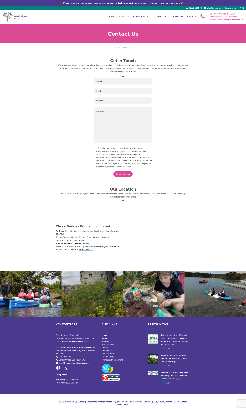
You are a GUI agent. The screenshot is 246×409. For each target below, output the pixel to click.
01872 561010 (65, 356)
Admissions (178, 16)
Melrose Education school (99, 401)
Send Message (123, 174)
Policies (105, 341)
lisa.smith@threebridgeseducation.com (73, 243)
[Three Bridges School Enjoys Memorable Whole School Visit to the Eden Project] (153, 359)
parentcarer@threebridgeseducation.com (101, 246)
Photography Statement (112, 359)
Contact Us (192, 16)
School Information (141, 16)
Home (111, 16)
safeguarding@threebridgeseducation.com (227, 19)
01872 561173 (195, 8)
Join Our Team (162, 16)
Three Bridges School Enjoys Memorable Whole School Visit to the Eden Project (174, 358)
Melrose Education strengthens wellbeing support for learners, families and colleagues (174, 375)
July (165, 349)
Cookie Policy (108, 356)
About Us (122, 16)
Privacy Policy (108, 353)
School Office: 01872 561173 (72, 359)
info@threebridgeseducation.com (221, 8)
